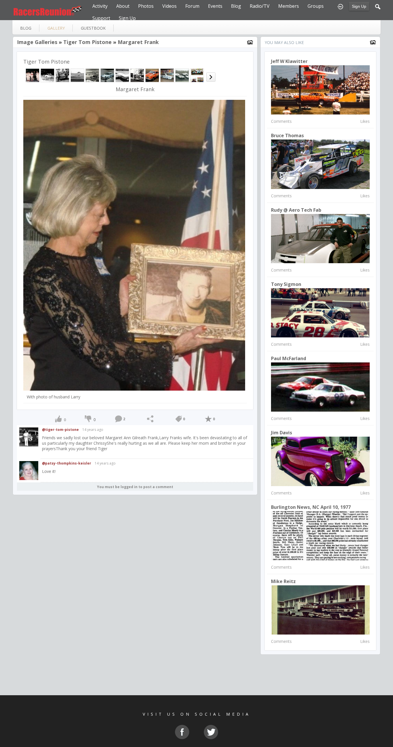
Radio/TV (260, 6)
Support (101, 18)
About (122, 6)
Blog (236, 6)
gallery (56, 28)
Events (215, 6)
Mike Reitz (283, 581)
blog (25, 28)
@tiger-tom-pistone (60, 429)
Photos (146, 6)
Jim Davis (281, 432)
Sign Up (359, 6)
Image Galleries (37, 42)
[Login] (340, 6)
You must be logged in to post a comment (135, 486)
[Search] (378, 6)
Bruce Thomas (287, 135)
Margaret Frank (138, 42)
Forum (192, 6)
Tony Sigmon (286, 284)
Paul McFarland (288, 358)
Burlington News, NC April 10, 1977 (311, 507)
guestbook (93, 28)
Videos (169, 6)
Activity (100, 6)
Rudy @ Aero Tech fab (296, 210)
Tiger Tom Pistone (87, 42)
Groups (316, 6)
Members (288, 6)
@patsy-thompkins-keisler (66, 463)
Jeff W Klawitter (289, 61)
